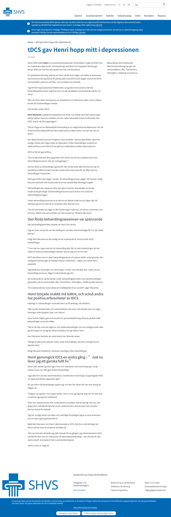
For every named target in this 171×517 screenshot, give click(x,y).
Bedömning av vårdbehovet (123, 482)
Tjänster (78, 15)
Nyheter (110, 15)
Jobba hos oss (110, 4)
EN (129, 4)
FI (119, 4)
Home (30, 42)
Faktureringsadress (119, 490)
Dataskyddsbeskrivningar (156, 486)
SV (124, 4)
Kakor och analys (152, 482)
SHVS (137, 15)
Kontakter (149, 15)
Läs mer (99, 25)
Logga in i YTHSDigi (93, 4)
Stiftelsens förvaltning (120, 486)
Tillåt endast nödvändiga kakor (99, 513)
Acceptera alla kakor (68, 513)
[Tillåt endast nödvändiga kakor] (168, 507)
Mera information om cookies (85, 507)
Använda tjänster (94, 15)
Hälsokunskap (124, 15)
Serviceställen (79, 490)
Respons (162, 15)
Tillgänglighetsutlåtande (155, 490)
